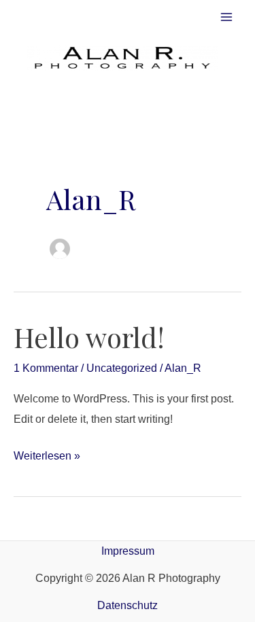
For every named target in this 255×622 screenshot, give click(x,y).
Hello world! (89, 337)
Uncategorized (121, 368)
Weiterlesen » (47, 454)
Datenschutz (127, 605)
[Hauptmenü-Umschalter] (226, 17)
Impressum (127, 551)
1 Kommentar (46, 368)
